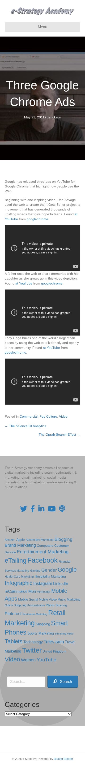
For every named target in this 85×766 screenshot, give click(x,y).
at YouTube (23, 283)
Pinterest (13, 613)
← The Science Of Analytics (25, 426)
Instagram (42, 583)
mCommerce (16, 591)
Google (67, 569)
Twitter (32, 650)
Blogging (63, 539)
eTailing (15, 560)
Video (63, 416)
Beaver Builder (63, 759)
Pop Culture (48, 416)
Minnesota (43, 591)
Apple (20, 540)
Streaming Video (64, 633)
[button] (62, 682)
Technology (33, 642)
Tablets (13, 641)
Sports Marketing (40, 633)
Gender (49, 570)
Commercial (29, 416)
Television (54, 641)
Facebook (42, 560)
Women (28, 660)
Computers (45, 545)
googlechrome (37, 219)
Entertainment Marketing (42, 551)
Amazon (10, 540)
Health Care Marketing (19, 576)
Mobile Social (28, 599)
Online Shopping (15, 605)
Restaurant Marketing (34, 614)
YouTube (46, 659)
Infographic (18, 583)
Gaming (35, 570)
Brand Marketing (20, 545)
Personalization (36, 605)
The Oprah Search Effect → (59, 434)
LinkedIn (60, 583)
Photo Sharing (56, 605)
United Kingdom (54, 651)
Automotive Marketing (40, 540)
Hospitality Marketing (50, 576)
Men (32, 591)
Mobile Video (48, 599)
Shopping (43, 624)
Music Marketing (69, 599)
